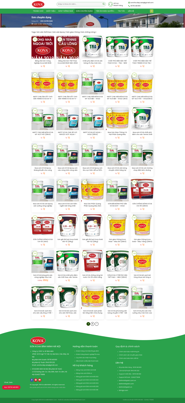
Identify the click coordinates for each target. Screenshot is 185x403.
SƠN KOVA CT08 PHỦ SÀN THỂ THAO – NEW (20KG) (117, 276)
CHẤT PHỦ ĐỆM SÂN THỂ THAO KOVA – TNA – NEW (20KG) (117, 62)
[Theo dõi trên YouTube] (39, 380)
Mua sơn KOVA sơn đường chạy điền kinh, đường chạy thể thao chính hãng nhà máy (142, 169)
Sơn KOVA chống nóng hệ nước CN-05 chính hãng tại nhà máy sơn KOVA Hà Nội (92, 276)
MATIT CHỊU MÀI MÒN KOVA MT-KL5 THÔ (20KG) (43, 133)
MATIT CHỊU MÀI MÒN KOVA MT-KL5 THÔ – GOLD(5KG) (142, 98)
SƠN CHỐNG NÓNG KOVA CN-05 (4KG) (43, 240)
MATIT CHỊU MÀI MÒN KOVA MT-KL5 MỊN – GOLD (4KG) (117, 98)
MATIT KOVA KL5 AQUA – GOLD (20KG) (92, 133)
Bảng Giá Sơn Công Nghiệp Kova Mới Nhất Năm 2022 (42, 62)
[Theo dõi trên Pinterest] (35, 380)
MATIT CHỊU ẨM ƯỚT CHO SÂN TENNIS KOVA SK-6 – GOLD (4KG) (67, 98)
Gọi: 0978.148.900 (11, 387)
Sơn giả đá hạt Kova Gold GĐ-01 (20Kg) (67, 240)
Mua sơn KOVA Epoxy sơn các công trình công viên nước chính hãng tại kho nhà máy (68, 169)
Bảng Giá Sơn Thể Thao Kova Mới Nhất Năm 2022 (68, 62)
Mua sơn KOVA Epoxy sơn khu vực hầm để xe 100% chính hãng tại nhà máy (92, 169)
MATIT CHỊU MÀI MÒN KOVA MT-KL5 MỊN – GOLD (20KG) (92, 98)
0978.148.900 (52, 359)
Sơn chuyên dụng (84, 11)
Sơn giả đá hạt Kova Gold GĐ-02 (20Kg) (92, 240)
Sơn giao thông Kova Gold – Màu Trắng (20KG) (142, 240)
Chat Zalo (8, 382)
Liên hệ (131, 11)
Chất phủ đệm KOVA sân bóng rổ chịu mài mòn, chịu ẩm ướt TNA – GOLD (92, 62)
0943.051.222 (50, 362)
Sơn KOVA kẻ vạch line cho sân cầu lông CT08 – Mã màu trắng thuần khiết (43, 312)
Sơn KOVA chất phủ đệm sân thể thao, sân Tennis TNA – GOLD (68, 276)
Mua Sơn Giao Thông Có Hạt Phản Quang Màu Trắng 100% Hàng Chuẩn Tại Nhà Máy (117, 134)
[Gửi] (104, 4)
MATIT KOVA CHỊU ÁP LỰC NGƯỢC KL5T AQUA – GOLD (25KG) (67, 134)
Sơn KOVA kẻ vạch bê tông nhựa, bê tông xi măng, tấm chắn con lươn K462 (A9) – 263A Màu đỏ (142, 276)
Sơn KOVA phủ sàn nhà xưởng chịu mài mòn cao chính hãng (142, 312)
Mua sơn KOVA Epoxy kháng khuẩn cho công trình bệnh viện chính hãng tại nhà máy (43, 169)
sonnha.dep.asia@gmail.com (47, 365)
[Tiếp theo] (96, 324)
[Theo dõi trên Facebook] (32, 380)
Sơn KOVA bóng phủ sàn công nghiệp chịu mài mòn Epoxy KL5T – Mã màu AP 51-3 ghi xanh (42, 276)
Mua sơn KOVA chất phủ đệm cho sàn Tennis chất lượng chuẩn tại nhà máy (142, 134)
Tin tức (121, 11)
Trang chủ (38, 11)
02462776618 (40, 374)
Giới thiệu (50, 11)
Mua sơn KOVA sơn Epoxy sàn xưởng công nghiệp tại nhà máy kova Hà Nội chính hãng (43, 205)
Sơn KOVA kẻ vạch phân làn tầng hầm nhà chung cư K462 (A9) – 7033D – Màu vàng (92, 312)
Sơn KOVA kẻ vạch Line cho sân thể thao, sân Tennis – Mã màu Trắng (67, 312)
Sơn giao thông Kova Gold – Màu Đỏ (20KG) (117, 240)
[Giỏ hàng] (151, 11)
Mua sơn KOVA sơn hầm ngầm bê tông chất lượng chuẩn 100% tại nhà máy (68, 205)
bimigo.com (123, 390)
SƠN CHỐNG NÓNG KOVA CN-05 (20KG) (142, 205)
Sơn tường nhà (65, 11)
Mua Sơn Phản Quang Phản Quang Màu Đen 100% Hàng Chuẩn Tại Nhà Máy (92, 205)
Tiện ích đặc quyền (104, 11)
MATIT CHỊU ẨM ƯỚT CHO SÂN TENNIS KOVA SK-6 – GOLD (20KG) (42, 98)
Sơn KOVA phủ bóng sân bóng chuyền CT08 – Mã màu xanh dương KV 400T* (117, 312)
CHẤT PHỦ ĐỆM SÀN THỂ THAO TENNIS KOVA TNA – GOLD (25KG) (142, 62)
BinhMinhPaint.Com (78, 400)
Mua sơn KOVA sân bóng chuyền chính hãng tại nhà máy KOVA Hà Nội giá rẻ (117, 169)
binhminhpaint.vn (125, 387)
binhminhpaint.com (126, 380)
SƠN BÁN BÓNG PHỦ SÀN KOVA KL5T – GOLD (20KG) (117, 205)
